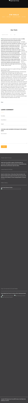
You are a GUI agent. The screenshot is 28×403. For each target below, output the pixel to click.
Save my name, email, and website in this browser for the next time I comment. (13, 130)
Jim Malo (9, 16)
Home (3, 16)
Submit (3, 146)
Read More (3, 178)
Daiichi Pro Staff (16, 16)
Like (14, 34)
